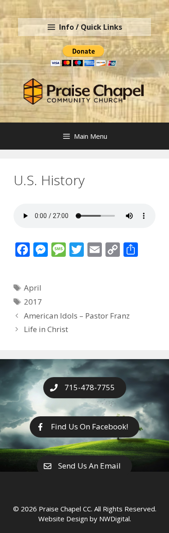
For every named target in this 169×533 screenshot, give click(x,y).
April (32, 287)
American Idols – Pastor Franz (78, 315)
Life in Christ (47, 329)
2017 (33, 301)
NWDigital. (115, 518)
